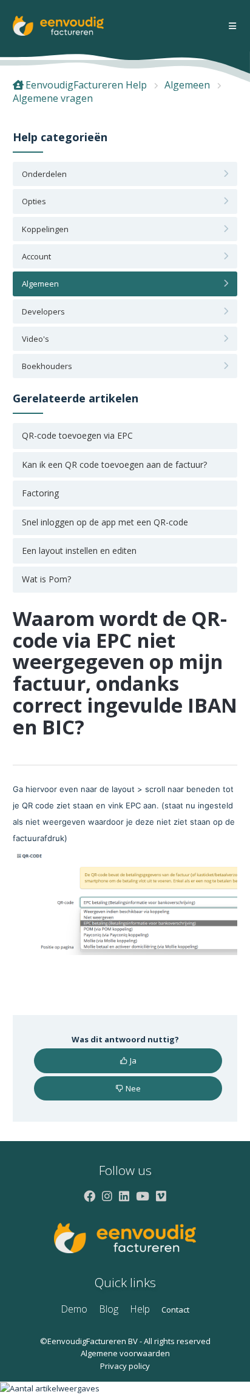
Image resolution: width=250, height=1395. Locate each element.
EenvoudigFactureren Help (86, 85)
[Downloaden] (102, 704)
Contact (175, 1309)
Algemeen (187, 85)
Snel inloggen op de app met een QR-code (105, 522)
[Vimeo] (161, 1196)
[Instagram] (107, 1196)
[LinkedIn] (124, 1196)
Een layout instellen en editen (79, 550)
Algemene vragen (53, 98)
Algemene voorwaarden (125, 1353)
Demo (74, 1309)
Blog (108, 1309)
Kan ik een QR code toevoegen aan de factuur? (114, 464)
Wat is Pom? (46, 579)
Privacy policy (125, 1365)
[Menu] (232, 26)
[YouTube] (142, 1196)
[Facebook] (89, 1196)
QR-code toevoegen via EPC (77, 435)
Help (140, 1309)
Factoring (40, 493)
